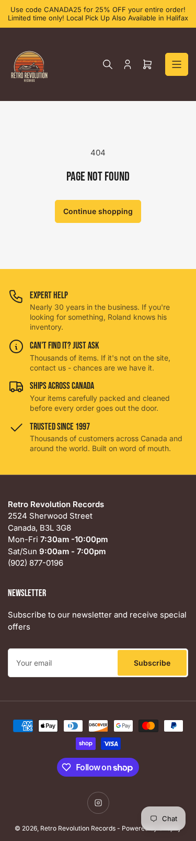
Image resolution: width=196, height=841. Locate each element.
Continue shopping (98, 211)
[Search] (107, 64)
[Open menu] (176, 64)
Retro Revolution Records (78, 828)
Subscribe (152, 662)
